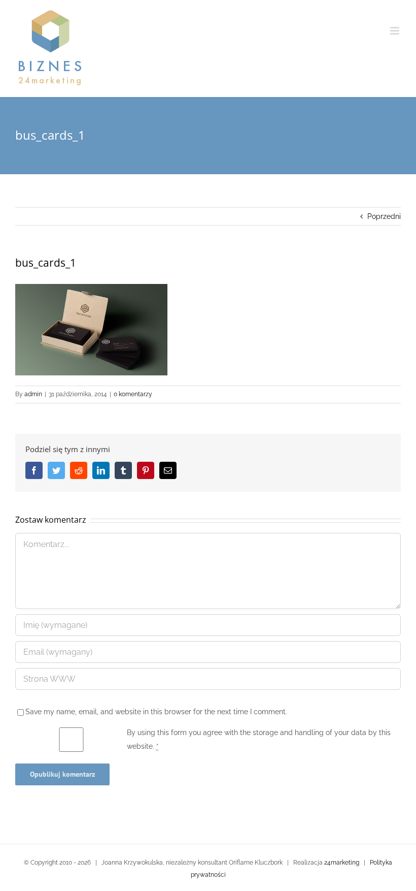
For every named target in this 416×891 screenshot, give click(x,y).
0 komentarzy (133, 394)
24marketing (341, 862)
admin (33, 394)
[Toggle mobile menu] (395, 30)
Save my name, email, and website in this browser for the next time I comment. (156, 712)
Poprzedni (384, 216)
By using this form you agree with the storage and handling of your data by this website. (259, 739)
